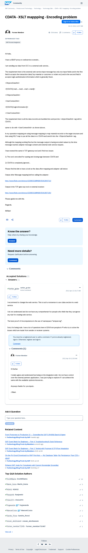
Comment (78, 220)
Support (61, 549)
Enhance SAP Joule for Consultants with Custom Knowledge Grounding (31, 465)
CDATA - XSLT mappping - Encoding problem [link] (68, 8)
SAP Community (10, 8)
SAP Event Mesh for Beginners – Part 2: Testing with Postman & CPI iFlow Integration (37, 448)
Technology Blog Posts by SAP (18, 437)
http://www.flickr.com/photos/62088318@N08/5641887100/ (28, 193)
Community (17, 3)
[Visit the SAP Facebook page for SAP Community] (38, 544)
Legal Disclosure (40, 549)
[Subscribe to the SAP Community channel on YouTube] (46, 544)
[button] (74, 32)
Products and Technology (24, 8)
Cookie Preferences (73, 549)
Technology (37, 8)
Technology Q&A (48, 8)
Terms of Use (19, 549)
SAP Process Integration (13, 42)
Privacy (10, 549)
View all (8, 532)
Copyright (29, 549)
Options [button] (81, 22)
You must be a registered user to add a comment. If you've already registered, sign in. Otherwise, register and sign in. (42, 338)
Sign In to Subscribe (71, 22)
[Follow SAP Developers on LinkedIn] (50, 544)
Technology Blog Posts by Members (20, 444)
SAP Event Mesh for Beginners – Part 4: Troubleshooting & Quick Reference (33, 442)
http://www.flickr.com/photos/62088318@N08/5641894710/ (28, 181)
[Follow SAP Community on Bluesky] (42, 544)
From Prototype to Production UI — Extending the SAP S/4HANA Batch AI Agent (35, 435)
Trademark (52, 549)
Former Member (18, 32)
